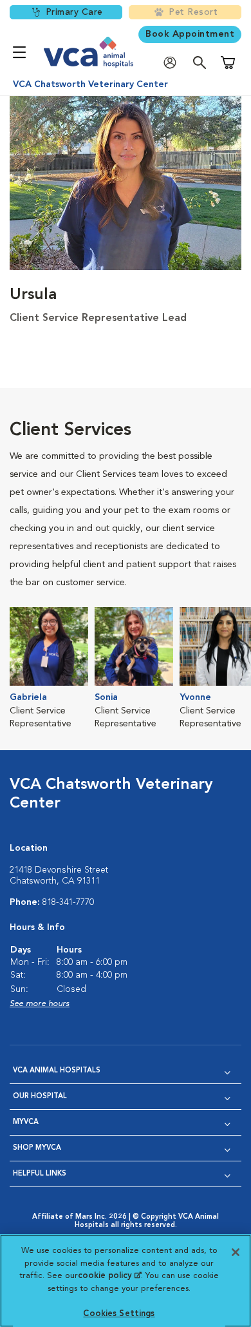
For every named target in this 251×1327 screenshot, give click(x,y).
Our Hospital (40, 1096)
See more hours (40, 1004)
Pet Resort (193, 12)
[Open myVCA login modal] (173, 62)
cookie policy (109, 1276)
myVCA (26, 1122)
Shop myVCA (37, 1148)
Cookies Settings (118, 1314)
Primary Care (74, 12)
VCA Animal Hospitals (56, 1070)
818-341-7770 (68, 902)
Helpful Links (39, 1173)
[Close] (235, 1252)
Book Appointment (189, 34)
